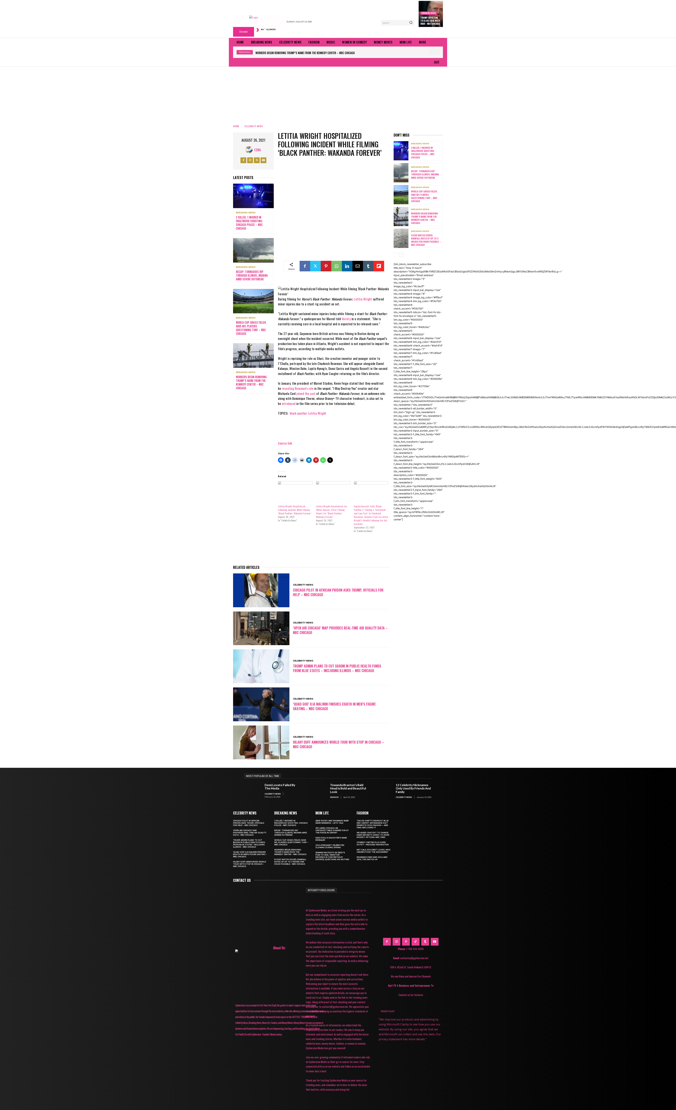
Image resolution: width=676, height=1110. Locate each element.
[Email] (357, 266)
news (342, 548)
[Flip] (379, 266)
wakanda (376, 548)
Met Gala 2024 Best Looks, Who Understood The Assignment (373, 851)
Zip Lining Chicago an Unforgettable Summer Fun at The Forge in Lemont (332, 830)
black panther (298, 413)
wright (300, 553)
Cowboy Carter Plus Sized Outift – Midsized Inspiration (373, 843)
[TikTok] (415, 942)
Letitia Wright (363, 299)
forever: (367, 543)
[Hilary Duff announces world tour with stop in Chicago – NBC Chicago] (261, 742)
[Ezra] (250, 149)
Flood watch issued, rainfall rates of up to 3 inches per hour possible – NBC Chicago (309, 53)
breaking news (428, 12)
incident (310, 548)
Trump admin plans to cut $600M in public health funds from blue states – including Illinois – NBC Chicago (337, 668)
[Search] (411, 23)
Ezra (257, 149)
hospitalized (289, 548)
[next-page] (401, 254)
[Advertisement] (338, 93)
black (294, 543)
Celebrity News (253, 126)
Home (236, 126)
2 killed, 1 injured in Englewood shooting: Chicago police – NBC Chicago (249, 222)
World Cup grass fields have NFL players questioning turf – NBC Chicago (251, 328)
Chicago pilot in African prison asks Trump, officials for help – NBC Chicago (338, 592)
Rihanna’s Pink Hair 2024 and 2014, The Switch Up (372, 858)
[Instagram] (250, 160)
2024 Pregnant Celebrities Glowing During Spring (329, 846)
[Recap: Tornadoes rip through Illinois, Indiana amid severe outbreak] (253, 250)
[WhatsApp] (336, 266)
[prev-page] (396, 254)
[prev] (431, 52)
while (284, 553)
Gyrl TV (392, 985)
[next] (437, 52)
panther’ (358, 548)
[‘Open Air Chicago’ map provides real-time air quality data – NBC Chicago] (261, 628)
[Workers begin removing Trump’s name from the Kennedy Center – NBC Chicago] (253, 355)
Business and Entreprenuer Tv (416, 985)
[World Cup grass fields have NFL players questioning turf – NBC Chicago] (253, 301)
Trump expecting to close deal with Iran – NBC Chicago (430, 20)
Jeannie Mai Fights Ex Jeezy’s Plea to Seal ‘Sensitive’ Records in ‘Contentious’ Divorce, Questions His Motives (332, 856)
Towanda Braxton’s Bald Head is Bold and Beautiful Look (348, 788)
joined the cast (306, 393)
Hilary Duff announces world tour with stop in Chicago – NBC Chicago (338, 744)
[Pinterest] (326, 266)
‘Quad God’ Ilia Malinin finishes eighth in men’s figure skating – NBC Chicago (334, 706)
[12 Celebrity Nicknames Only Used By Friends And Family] (383, 791)
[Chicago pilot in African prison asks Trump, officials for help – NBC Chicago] (261, 590)
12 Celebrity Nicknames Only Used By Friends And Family (413, 788)
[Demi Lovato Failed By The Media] (252, 791)
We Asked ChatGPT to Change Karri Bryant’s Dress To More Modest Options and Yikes (373, 835)
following (347, 543)
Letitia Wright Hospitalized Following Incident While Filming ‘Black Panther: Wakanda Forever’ (294, 509)
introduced (289, 403)
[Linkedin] (347, 266)
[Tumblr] (368, 266)
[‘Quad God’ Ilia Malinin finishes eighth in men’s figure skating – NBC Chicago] (261, 704)
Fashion (334, 797)
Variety (347, 318)
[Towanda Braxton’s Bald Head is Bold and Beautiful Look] (318, 791)
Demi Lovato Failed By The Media (280, 786)
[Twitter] (257, 160)
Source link (285, 443)
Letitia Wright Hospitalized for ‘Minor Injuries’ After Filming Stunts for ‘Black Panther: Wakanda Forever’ (331, 511)
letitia (327, 548)
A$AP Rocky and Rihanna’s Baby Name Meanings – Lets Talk (332, 822)
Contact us (242, 880)
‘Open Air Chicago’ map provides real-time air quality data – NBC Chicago (340, 630)
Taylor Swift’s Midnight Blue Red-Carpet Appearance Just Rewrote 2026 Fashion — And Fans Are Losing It (373, 824)
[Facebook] (243, 160)
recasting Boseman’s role (298, 388)
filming (329, 543)
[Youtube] (263, 160)
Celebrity (311, 543)
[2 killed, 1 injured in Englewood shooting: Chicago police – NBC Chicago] (253, 196)
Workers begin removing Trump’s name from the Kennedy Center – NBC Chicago (251, 382)
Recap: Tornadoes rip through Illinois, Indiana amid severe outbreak (252, 275)
